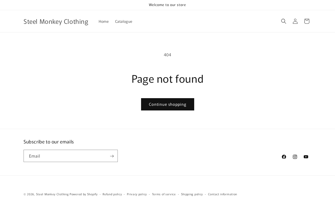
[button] (283, 21)
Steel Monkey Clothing (52, 194)
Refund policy (112, 194)
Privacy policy (137, 194)
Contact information (222, 194)
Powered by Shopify (84, 194)
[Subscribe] (112, 156)
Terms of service (164, 194)
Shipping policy (192, 194)
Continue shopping (167, 104)
